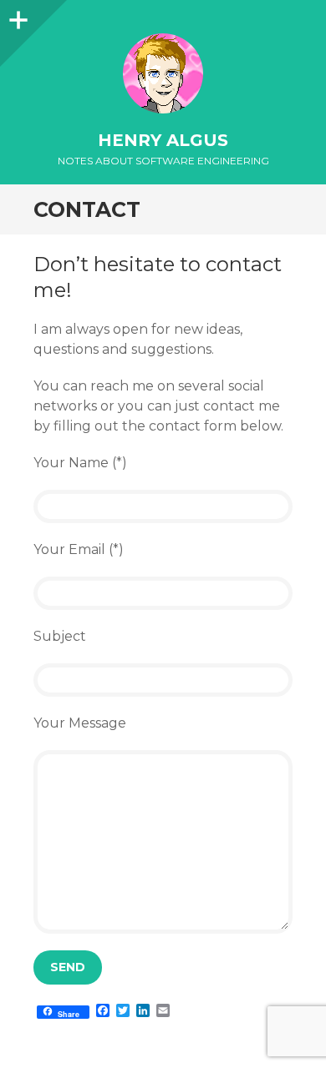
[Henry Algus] (163, 73)
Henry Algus (163, 140)
